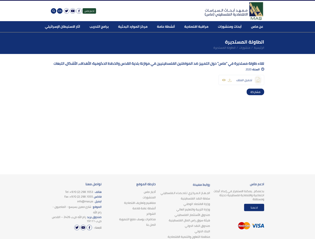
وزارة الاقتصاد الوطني (197, 204)
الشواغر (151, 213)
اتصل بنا (151, 224)
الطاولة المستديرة (224, 47)
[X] (66, 11)
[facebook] (261, 92)
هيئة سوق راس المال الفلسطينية (189, 220)
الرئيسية (259, 47)
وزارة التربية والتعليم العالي (193, 209)
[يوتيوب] (72, 11)
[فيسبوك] (79, 11)
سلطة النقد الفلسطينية (195, 198)
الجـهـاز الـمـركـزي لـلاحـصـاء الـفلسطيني (185, 193)
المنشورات (149, 197)
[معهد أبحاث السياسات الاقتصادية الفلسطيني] (233, 10)
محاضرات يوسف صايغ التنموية (137, 219)
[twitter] (257, 92)
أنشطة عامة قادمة (144, 208)
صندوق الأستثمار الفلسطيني (192, 214)
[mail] (250, 92)
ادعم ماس (89, 11)
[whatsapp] (253, 92)
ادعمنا (254, 207)
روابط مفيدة (201, 185)
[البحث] (53, 11)
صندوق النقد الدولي (197, 225)
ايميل (89, 201)
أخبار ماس (150, 192)
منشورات (244, 47)
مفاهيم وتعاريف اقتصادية (140, 202)
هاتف (83, 192)
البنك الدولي (202, 231)
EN (59, 11)
